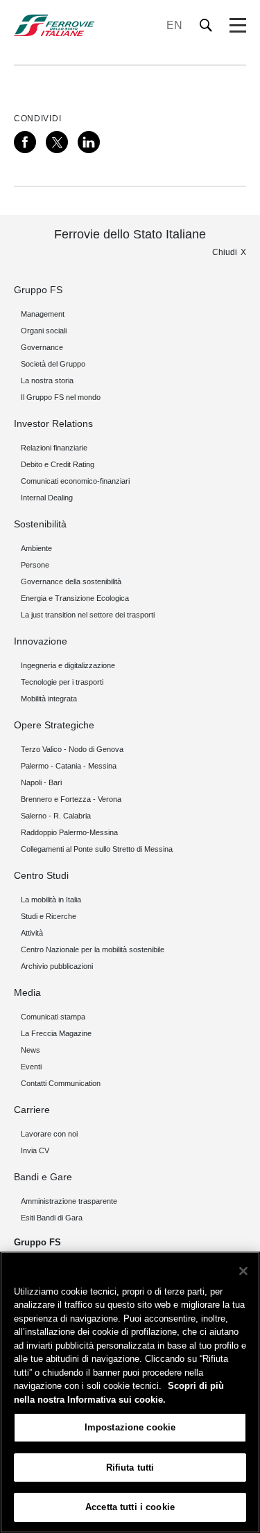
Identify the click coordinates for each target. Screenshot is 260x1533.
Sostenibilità (40, 523)
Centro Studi (41, 875)
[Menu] (237, 25)
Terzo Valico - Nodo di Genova (72, 749)
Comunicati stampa (53, 1017)
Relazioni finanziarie (54, 448)
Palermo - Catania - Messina (68, 766)
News (30, 1050)
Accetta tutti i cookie (130, 1507)
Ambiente (36, 548)
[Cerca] (206, 25)
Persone (35, 565)
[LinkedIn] (89, 142)
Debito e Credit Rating (57, 464)
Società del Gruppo (53, 364)
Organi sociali (44, 330)
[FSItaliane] (54, 25)
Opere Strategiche (54, 724)
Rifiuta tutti (130, 1467)
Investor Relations (53, 423)
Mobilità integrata (49, 698)
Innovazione (40, 641)
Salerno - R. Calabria (56, 816)
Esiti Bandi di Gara (52, 1218)
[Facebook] (25, 142)
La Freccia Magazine (56, 1033)
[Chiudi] (243, 1271)
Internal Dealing (47, 497)
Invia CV (35, 1150)
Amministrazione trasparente (69, 1201)
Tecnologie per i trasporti (62, 682)
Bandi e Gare (43, 1176)
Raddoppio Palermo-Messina (69, 832)
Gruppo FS (38, 289)
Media (27, 992)
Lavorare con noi (49, 1134)
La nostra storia (47, 380)
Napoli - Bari (41, 782)
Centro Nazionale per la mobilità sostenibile (92, 949)
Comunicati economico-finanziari (75, 481)
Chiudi (224, 252)
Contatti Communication (61, 1083)
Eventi (31, 1066)
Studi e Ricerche (48, 916)
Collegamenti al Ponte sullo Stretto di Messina (97, 849)
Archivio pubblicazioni (57, 966)
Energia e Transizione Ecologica (75, 598)
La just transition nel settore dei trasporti (88, 615)
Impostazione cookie (130, 1427)
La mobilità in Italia (51, 899)
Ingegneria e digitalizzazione (68, 665)
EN (174, 25)
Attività (32, 933)
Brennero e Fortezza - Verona (71, 799)
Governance (42, 347)
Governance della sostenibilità (71, 581)
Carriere (32, 1109)
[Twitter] (57, 142)
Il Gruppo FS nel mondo (61, 397)
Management (42, 314)
